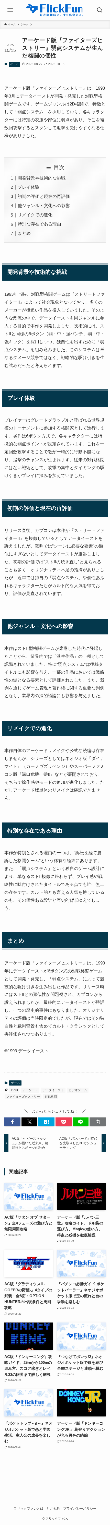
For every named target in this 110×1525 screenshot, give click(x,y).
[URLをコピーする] (98, 1121)
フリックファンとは (28, 1508)
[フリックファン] (55, 10)
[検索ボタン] (100, 10)
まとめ (24, 233)
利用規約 (53, 1508)
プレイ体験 (28, 187)
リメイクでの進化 (35, 214)
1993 (14, 1090)
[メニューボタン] (10, 10)
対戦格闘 (51, 1097)
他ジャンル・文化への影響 (44, 205)
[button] (12, 1121)
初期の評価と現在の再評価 (44, 196)
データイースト (53, 1090)
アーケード (30, 1090)
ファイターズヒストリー (23, 1097)
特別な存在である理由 (39, 224)
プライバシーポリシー (79, 1508)
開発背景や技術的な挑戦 (41, 178)
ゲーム (14, 64)
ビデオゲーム (78, 1090)
